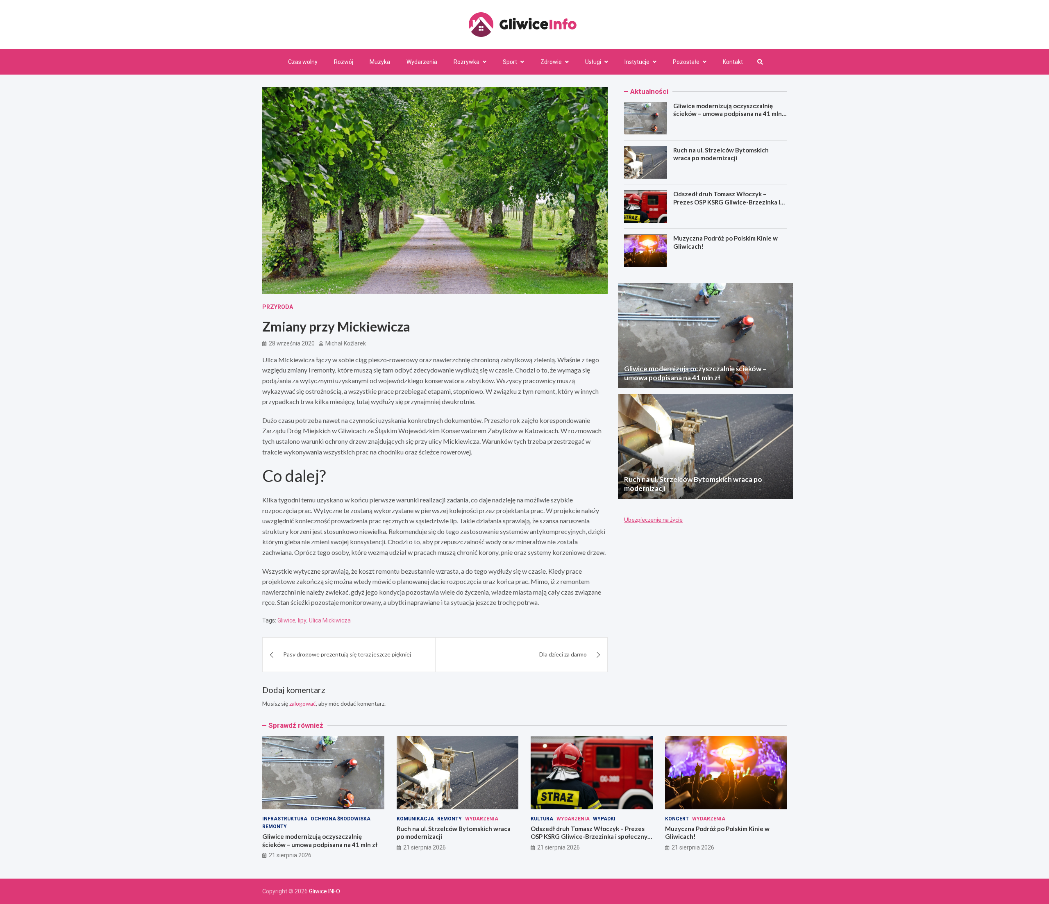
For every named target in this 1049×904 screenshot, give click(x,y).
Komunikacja (415, 819)
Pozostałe (686, 62)
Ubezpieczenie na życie (653, 519)
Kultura (542, 819)
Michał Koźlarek (345, 343)
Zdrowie (551, 62)
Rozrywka (466, 62)
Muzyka (380, 62)
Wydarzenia (421, 62)
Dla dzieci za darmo (563, 654)
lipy (302, 620)
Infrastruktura (284, 819)
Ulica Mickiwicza (330, 620)
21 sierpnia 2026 (290, 855)
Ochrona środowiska (340, 819)
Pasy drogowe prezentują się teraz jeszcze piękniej (347, 654)
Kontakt (733, 62)
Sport (510, 62)
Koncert (677, 819)
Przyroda (277, 307)
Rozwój (343, 62)
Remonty (274, 826)
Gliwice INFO (324, 891)
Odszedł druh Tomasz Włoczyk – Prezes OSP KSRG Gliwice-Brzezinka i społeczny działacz (726, 202)
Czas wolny (303, 62)
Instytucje (636, 62)
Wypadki (604, 819)
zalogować (302, 703)
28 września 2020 (292, 343)
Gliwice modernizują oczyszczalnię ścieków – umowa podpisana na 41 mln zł (727, 113)
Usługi (593, 62)
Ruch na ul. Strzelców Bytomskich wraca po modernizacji (721, 154)
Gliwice (286, 620)
